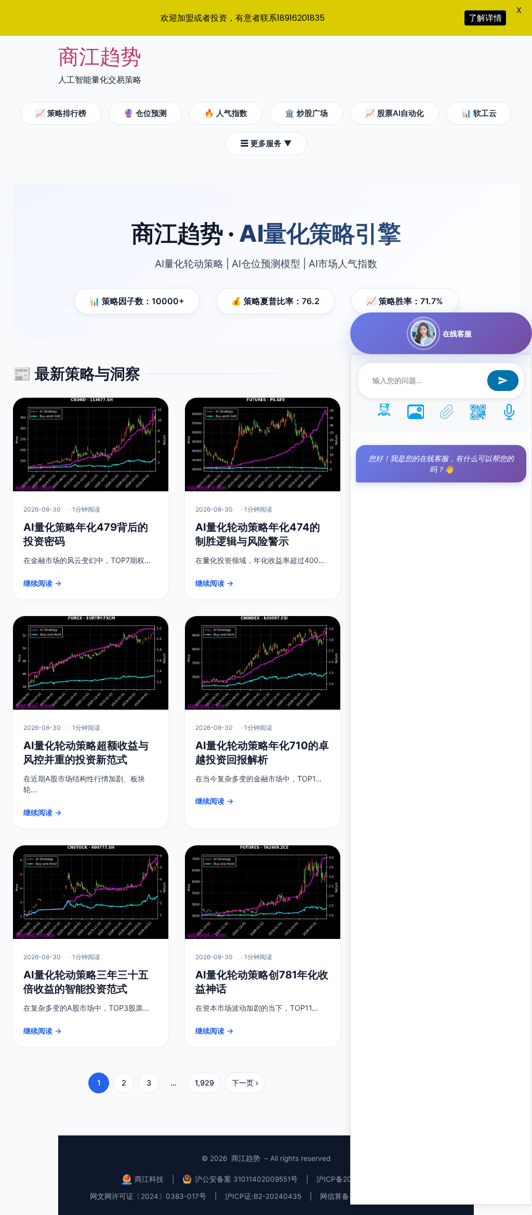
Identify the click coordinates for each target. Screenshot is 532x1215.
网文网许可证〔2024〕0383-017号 (148, 1196)
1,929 (204, 1082)
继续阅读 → (42, 583)
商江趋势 (99, 56)
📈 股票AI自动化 (394, 113)
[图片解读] (415, 411)
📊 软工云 (479, 113)
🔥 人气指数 (225, 113)
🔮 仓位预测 (145, 113)
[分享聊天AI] (478, 411)
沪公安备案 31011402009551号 (246, 1179)
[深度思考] (384, 411)
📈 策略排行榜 (60, 113)
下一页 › (245, 1082)
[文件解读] (446, 411)
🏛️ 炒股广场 (306, 113)
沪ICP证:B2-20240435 (263, 1196)
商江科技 (149, 1179)
